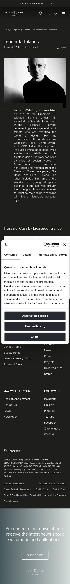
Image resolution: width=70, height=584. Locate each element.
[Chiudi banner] (64, 245)
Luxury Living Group (13, 29)
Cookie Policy (42, 489)
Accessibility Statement (55, 495)
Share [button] (63, 47)
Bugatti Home (12, 352)
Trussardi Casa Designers (45, 29)
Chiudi (35, 336)
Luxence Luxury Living (17, 358)
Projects (49, 362)
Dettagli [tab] (27, 254)
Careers (49, 344)
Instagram (50, 399)
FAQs (7, 410)
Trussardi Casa (13, 364)
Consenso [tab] (10, 254)
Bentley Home (12, 346)
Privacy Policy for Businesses (17, 489)
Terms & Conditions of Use (16, 495)
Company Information (14, 483)
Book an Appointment (17, 399)
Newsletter (10, 416)
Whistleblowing (11, 501)
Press (47, 356)
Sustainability (36, 495)
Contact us (10, 404)
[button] (63, 13)
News (47, 350)
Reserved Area (53, 368)
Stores (48, 374)
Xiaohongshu (52, 428)
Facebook (50, 422)
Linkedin (49, 404)
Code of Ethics (59, 489)
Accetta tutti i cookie (35, 315)
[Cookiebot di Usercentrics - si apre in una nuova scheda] (44, 244)
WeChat (49, 434)
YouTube (49, 416)
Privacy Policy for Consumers (52, 483)
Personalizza (33, 326)
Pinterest (49, 410)
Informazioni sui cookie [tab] (52, 254)
